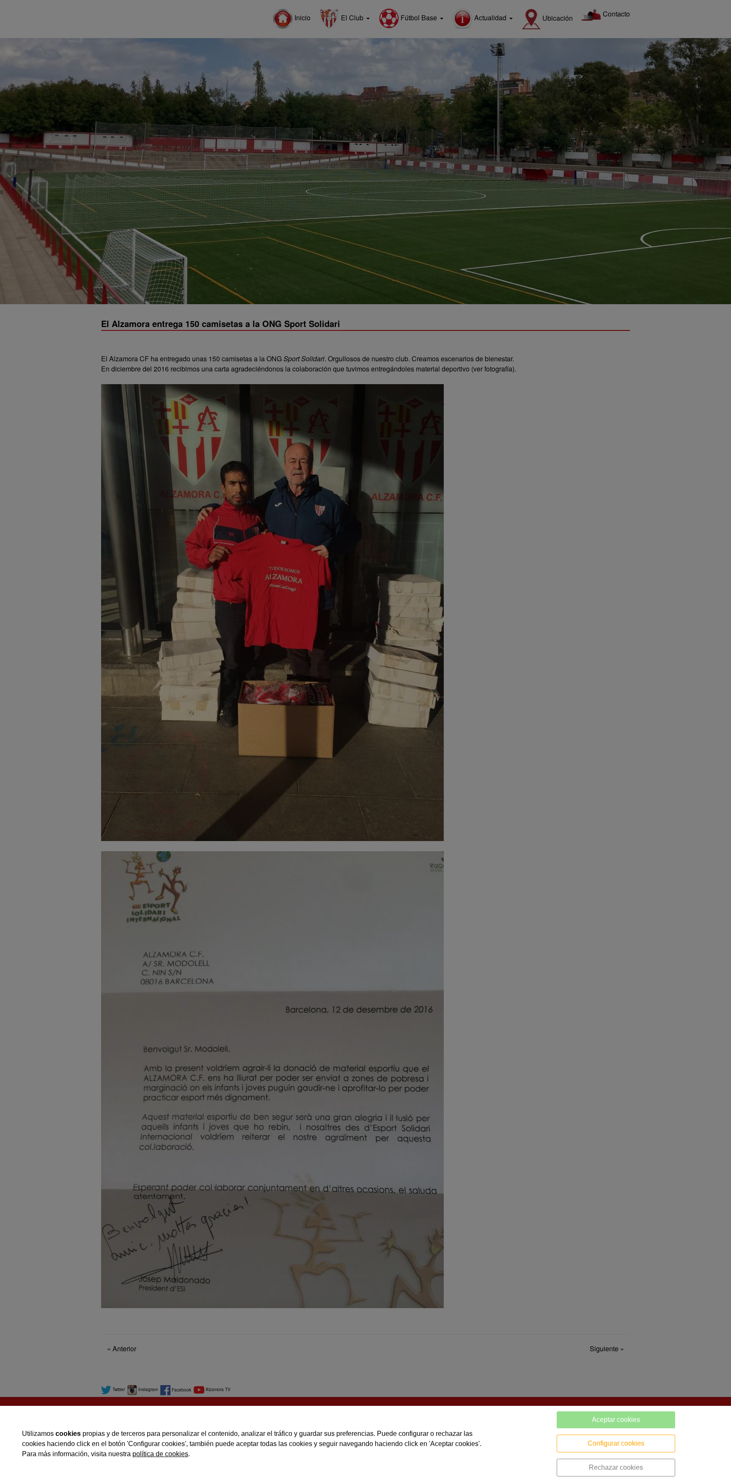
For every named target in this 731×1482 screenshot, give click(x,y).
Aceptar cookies (616, 1419)
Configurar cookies (616, 1443)
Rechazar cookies (616, 1467)
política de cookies (160, 1453)
